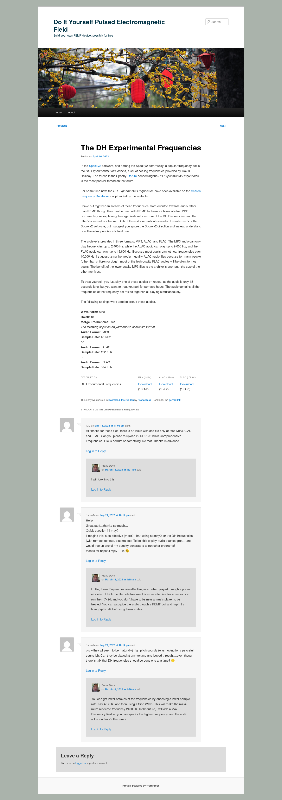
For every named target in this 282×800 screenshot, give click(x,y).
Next (224, 125)
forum (133, 176)
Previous (60, 125)
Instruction (127, 400)
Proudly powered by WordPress (141, 785)
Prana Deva (145, 400)
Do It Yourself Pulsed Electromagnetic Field (109, 25)
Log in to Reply (96, 451)
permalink (175, 400)
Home (58, 112)
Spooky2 (95, 165)
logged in (80, 763)
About (71, 112)
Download (145, 384)
